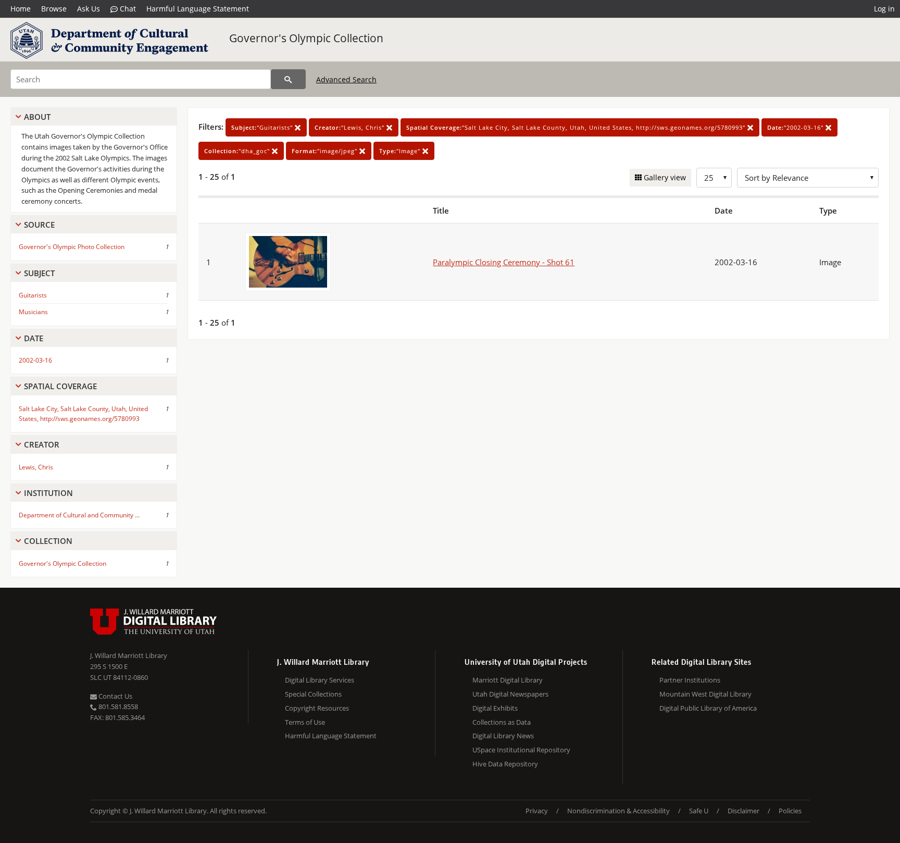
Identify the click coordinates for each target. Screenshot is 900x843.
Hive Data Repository (505, 763)
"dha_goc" (238, 151)
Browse (54, 9)
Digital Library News (503, 735)
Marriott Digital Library (507, 680)
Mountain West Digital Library (705, 694)
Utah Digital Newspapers (510, 694)
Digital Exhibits (495, 708)
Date (33, 338)
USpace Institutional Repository (521, 749)
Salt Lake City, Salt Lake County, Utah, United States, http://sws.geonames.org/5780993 (83, 413)
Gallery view (664, 177)
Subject (39, 273)
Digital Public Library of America (708, 708)
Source (39, 224)
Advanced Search (346, 79)
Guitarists (33, 295)
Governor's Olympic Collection (306, 38)
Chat (127, 9)
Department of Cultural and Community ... (79, 515)
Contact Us (114, 696)
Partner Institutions (689, 680)
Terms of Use (305, 722)
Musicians (33, 311)
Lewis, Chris (36, 467)
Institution (48, 493)
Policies (790, 810)
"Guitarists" (263, 127)
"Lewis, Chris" (350, 127)
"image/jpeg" (325, 151)
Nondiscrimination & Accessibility (618, 810)
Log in (884, 9)
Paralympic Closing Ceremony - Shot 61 (503, 262)
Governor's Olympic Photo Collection (71, 246)
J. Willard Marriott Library (128, 655)
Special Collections (313, 694)
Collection (48, 541)
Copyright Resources (317, 708)
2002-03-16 (35, 360)
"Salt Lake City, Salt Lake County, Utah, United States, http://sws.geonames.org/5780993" (576, 127)
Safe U (698, 810)
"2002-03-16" (796, 127)
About (37, 116)
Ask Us (88, 9)
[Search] (288, 79)
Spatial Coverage (60, 386)
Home (20, 9)
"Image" (400, 151)
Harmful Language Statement (197, 9)
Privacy (537, 810)
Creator (41, 444)
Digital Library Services (319, 680)
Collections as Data (501, 722)
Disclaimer (743, 810)
